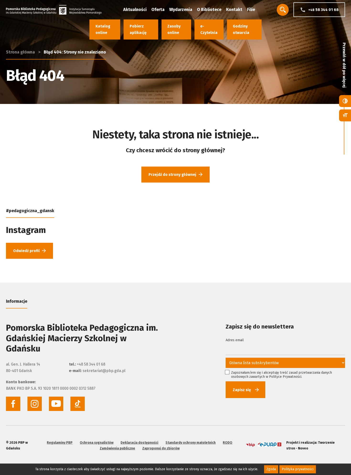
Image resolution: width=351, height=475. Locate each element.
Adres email (235, 340)
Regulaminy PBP (60, 443)
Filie (251, 9)
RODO (227, 443)
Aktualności (135, 9)
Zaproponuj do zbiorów (161, 448)
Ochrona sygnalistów (96, 443)
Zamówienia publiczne (117, 448)
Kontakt (234, 9)
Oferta (158, 9)
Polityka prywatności (298, 469)
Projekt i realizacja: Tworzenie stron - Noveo (310, 445)
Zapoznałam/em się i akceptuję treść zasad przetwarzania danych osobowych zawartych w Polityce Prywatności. (281, 375)
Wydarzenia (180, 9)
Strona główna (20, 52)
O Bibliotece (209, 9)
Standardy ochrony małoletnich (190, 443)
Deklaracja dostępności (139, 443)
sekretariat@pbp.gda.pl (104, 370)
